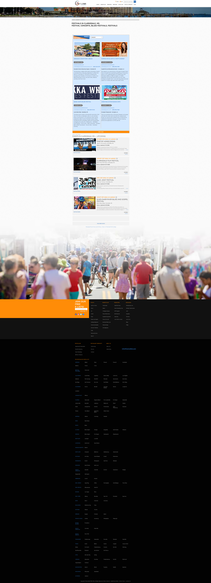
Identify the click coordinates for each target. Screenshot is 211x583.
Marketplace (103, 4)
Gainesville (125, 399)
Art (91, 311)
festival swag (105, 324)
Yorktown (87, 562)
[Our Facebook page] (76, 314)
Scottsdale (125, 362)
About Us (108, 343)
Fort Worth (87, 547)
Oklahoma (78, 505)
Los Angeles (125, 375)
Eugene (86, 514)
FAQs (127, 324)
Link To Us (128, 319)
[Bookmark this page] (83, 314)
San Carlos (125, 378)
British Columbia (77, 371)
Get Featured (117, 313)
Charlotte (96, 469)
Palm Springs (87, 378)
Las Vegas (87, 491)
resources (115, 4)
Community (93, 346)
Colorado (77, 386)
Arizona (77, 362)
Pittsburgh (115, 518)
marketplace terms (114, 581)
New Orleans (96, 443)
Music (92, 308)
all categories (105, 327)
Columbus (106, 500)
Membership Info (129, 305)
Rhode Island (77, 523)
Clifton (95, 482)
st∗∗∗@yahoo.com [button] (106, 66)
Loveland (77, 391)
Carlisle (86, 518)
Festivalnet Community (96, 343)
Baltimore (96, 451)
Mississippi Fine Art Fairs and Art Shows (93, 226)
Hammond (87, 443)
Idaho (76, 425)
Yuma (95, 365)
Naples (124, 403)
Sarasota (124, 406)
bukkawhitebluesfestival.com (81, 107)
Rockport (87, 550)
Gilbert (86, 362)
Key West (87, 403)
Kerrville (114, 547)
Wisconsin (78, 571)
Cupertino (96, 375)
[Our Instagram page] (78, 314)
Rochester (115, 496)
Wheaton (124, 429)
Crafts (92, 313)
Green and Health (94, 319)
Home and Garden (94, 324)
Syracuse (124, 496)
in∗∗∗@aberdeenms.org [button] (80, 109)
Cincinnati (96, 500)
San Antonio (96, 550)
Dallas (76, 547)
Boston (86, 447)
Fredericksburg (97, 547)
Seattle (114, 567)
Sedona (76, 365)
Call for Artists (94, 305)
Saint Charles (115, 429)
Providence (87, 522)
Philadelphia (106, 518)
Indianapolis (106, 434)
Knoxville (105, 539)
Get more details (77, 152)
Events (92, 302)
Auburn (86, 567)
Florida (77, 399)
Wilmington (87, 474)
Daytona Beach (97, 399)
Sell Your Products (78, 354)
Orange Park (87, 406)
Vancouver (87, 370)
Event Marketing (78, 351)
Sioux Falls (87, 533)
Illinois (77, 429)
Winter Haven (106, 410)
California (78, 375)
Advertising (109, 349)
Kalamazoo (115, 456)
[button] (117, 139)
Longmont (125, 386)
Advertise (116, 316)
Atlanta (86, 416)
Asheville (86, 469)
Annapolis (87, 451)
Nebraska (77, 478)
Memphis (115, 539)
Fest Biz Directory (78, 349)
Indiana (77, 434)
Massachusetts (78, 447)
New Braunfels (78, 550)
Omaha (95, 478)
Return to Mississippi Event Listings (109, 226)
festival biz (120, 4)
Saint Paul (106, 460)
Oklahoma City (88, 505)
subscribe (83, 311)
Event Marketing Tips (118, 308)
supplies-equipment (107, 316)
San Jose (96, 382)
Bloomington (87, 429)
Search (92, 336)
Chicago (95, 429)
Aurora (86, 386)
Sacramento (115, 378)
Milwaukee (87, 571)
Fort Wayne (96, 434)
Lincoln (86, 478)
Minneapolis (96, 460)
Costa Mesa (87, 375)
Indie (92, 330)
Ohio (76, 500)
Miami (114, 403)
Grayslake (106, 429)
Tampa (76, 410)
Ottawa (86, 509)
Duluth (86, 460)
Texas (76, 543)
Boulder (95, 386)
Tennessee (78, 539)
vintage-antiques (106, 311)
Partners (128, 316)
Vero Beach (87, 410)
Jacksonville (77, 403)
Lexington (87, 438)
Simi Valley (125, 382)
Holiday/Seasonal (94, 322)
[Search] (135, 2)
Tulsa (95, 505)
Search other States (76, 134)
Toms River (125, 482)
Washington (78, 567)
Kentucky (77, 438)
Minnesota (78, 460)
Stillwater (115, 460)
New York (77, 496)
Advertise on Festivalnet (80, 346)
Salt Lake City (87, 554)
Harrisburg (96, 518)
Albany (86, 496)
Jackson (86, 576)
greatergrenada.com (79, 64)
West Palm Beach (96, 411)
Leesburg (96, 403)
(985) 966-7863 (115, 66)
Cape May (87, 482)
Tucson (86, 365)
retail (104, 308)
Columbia (87, 528)
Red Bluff (96, 378)
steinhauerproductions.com (107, 64)
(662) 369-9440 (91, 109)
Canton (105, 543)
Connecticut (78, 395)
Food (92, 316)
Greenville (96, 528)
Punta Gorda (106, 406)
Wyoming (77, 576)
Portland (96, 514)
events (97, 4)
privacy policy (122, 581)
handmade (105, 305)
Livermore (115, 375)
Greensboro (115, 469)
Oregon (77, 514)
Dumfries (96, 559)
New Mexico (78, 487)
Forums (92, 349)
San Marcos (106, 550)
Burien (95, 567)
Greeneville (96, 539)
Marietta (105, 416)
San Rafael (106, 382)
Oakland (77, 378)
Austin (86, 543)
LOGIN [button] (117, 1)
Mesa (95, 362)
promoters (109, 4)
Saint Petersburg (115, 407)
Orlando (96, 406)
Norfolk (114, 559)
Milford (86, 395)
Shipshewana (115, 434)
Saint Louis (96, 465)
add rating (126, 154)
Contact (92, 351)
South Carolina (77, 529)
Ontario (77, 509)
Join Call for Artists (118, 319)
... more (126, 149)
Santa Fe (96, 487)
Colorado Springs (105, 387)
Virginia (77, 559)
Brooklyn (96, 496)
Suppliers (128, 313)
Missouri (77, 465)
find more (101, 131)
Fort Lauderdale (107, 399)
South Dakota (77, 534)
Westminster (115, 451)
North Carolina (77, 470)
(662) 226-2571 (96, 66)
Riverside (105, 378)
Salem (105, 514)
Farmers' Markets (94, 327)
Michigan (77, 456)
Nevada (77, 491)
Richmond (125, 559)
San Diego (77, 382)
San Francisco (87, 382)
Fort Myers (115, 399)
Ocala (76, 406)
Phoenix (105, 362)
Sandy (95, 554)
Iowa (76, 420)
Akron (86, 500)
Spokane (124, 567)
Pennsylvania (78, 518)
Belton (95, 543)
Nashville (124, 539)
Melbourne (106, 403)
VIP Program (117, 311)
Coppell (114, 543)
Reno (95, 491)
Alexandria (87, 559)
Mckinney (124, 547)
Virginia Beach (78, 562)
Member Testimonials (130, 308)
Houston (105, 547)
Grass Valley (106, 375)
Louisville (96, 438)
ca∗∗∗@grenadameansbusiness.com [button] (83, 66)
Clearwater (87, 399)
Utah (76, 554)
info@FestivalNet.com (129, 349)
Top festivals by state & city (82, 359)
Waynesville (77, 474)
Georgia (77, 416)
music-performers (106, 313)
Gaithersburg (106, 451)
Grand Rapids (97, 456)
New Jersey (78, 482)
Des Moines (87, 420)
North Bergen (116, 482)
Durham (105, 469)
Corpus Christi (125, 543)
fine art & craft (106, 319)
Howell (105, 456)
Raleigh (124, 469)
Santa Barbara (116, 382)
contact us (128, 581)
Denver (114, 386)
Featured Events (94, 333)
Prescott (114, 362)
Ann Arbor (87, 456)
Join (127, 311)
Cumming (96, 416)
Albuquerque (87, 487)
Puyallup (105, 567)
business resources (107, 322)
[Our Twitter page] (81, 314)
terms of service (106, 581)
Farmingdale (106, 482)
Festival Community (128, 4)
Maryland (77, 451)
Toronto (95, 509)
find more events (101, 223)
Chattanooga (87, 539)
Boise (86, 425)
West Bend (96, 571)
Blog (135, 4)
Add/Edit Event (117, 305)
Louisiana (77, 443)
